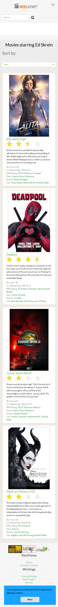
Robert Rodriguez (21, 179)
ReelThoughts (29, 579)
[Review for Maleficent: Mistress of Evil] (29, 458)
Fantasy (15, 529)
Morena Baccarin (31, 301)
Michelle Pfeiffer (40, 535)
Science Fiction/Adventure (23, 176)
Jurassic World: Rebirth (19, 373)
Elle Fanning (28, 535)
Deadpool (11, 254)
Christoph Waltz (42, 182)
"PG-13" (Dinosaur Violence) (29, 407)
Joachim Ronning (21, 532)
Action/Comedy (18, 295)
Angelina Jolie (17, 535)
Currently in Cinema (29, 565)
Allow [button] (30, 599)
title (6, 64)
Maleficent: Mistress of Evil (20, 491)
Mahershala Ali (29, 182)
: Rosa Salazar (16, 182)
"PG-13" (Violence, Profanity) (29, 173)
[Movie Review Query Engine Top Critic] (29, 549)
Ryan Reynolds (17, 301)
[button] (24, 593)
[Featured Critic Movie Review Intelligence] (15, 549)
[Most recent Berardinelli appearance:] (43, 549)
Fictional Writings (29, 576)
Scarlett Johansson (19, 416)
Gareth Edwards (20, 413)
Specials (29, 582)
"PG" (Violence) (24, 525)
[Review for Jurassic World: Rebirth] (29, 340)
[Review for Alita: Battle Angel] (29, 106)
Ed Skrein (42, 301)
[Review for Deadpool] (29, 221)
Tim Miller (18, 298)
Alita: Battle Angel (16, 139)
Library (29, 562)
